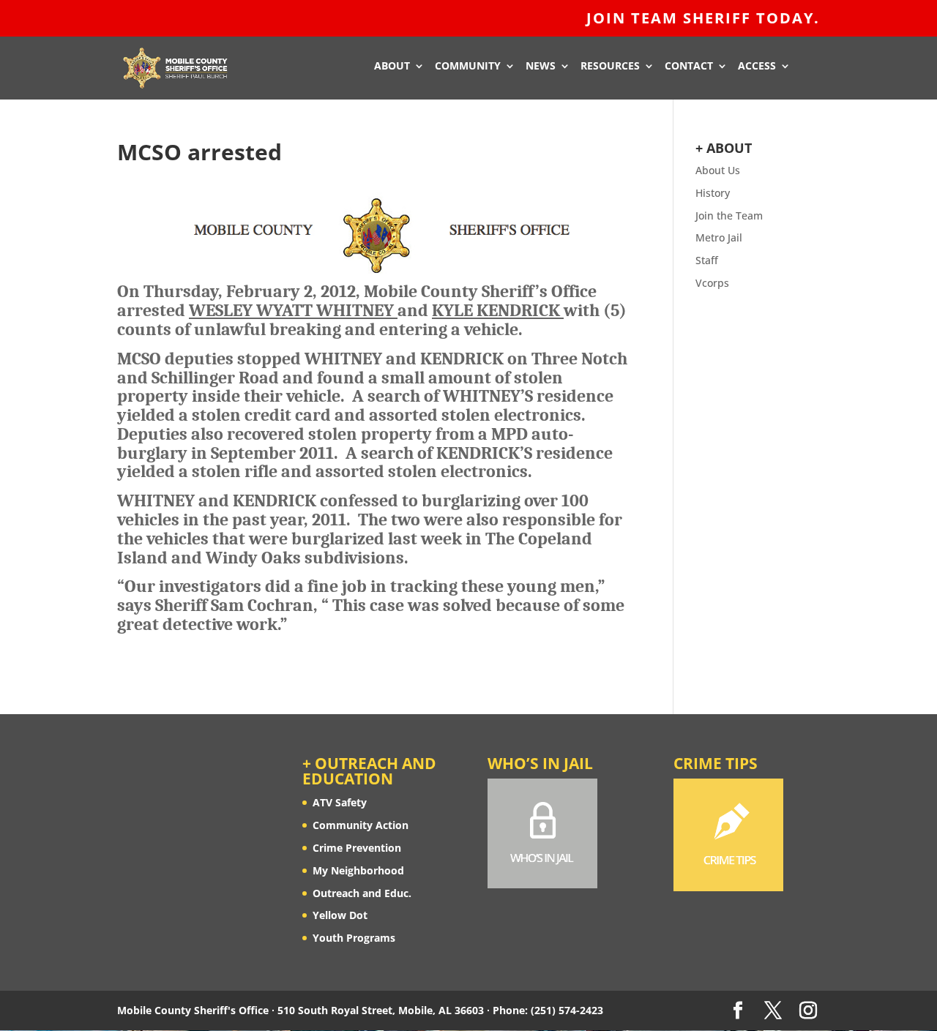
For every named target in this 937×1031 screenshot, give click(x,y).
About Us (717, 170)
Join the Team (729, 215)
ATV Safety (340, 802)
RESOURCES (610, 66)
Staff (706, 260)
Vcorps (712, 283)
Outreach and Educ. (362, 893)
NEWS (541, 66)
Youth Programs (354, 938)
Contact (689, 66)
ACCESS (757, 66)
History (712, 193)
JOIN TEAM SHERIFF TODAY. (703, 19)
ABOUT (392, 66)
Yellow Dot (340, 915)
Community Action (360, 825)
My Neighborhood (358, 870)
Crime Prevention (357, 848)
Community (468, 66)
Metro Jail (718, 237)
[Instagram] (808, 1011)
